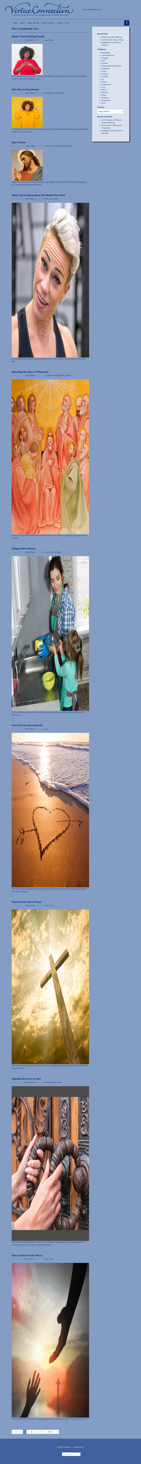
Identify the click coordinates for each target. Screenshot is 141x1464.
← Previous (17, 1432)
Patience (104, 92)
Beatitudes (105, 52)
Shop (67, 23)
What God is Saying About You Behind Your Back (38, 195)
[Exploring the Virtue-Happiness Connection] (47, 9)
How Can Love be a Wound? (27, 725)
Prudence (105, 98)
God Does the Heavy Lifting (112, 40)
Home (15, 23)
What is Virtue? (47, 23)
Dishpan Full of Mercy (23, 548)
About (22, 23)
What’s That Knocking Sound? (28, 36)
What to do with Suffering (111, 37)
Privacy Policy (79, 1447)
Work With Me (33, 23)
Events (60, 23)
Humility (57, 375)
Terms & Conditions (64, 1447)
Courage (104, 58)
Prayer (51, 40)
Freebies (104, 63)
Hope (48, 146)
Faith (46, 199)
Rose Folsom (29, 40)
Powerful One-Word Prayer (27, 902)
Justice (104, 82)
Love (46, 40)
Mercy (70, 146)
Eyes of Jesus (19, 142)
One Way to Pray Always (25, 89)
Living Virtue (49, 93)
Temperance (106, 100)
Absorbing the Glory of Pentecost (30, 371)
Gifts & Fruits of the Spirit (111, 66)
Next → (51, 1432)
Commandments (107, 55)
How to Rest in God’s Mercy (27, 1255)
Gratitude (49, 375)
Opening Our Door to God (26, 1078)
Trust (59, 1082)
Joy (51, 146)
